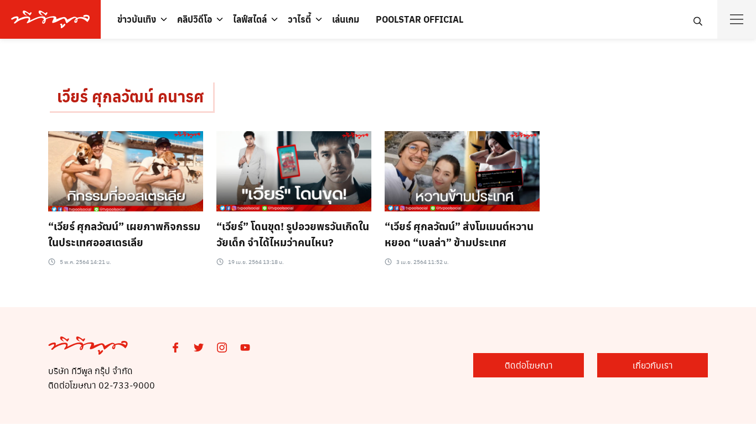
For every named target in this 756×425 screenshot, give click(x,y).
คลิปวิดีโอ (194, 19)
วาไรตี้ (299, 19)
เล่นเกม (345, 19)
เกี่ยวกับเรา (653, 365)
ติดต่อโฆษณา (529, 365)
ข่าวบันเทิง (136, 19)
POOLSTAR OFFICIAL (419, 19)
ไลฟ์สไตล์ (250, 19)
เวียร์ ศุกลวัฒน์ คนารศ (130, 96)
